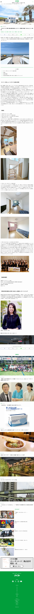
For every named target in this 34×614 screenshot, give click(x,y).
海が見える (2, 31)
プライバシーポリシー (17, 602)
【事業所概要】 (5, 73)
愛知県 (16, 31)
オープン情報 (6, 31)
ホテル (13, 31)
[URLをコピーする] (29, 35)
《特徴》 (4, 72)
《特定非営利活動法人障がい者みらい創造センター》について (13, 75)
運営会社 (17, 603)
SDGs (17, 595)
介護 (18, 31)
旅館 (10, 31)
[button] (5, 35)
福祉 (20, 31)
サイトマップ (17, 604)
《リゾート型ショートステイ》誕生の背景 (9, 70)
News (17, 596)
